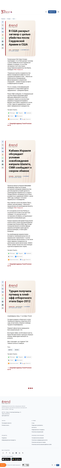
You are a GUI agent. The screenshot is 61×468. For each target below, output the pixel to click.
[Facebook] (6, 453)
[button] (2, 22)
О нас (33, 423)
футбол (10, 349)
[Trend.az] (6, 11)
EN (52, 465)
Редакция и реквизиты (37, 425)
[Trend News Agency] (6, 402)
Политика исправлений (37, 431)
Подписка (4, 437)
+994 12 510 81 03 (5, 413)
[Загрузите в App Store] (6, 459)
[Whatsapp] (3, 453)
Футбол (17, 349)
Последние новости (6, 423)
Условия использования (38, 437)
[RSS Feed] (22, 453)
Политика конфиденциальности (39, 440)
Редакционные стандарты (38, 429)
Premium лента (5, 425)
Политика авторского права (39, 442)
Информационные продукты (9, 440)
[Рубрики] (58, 11)
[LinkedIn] (19, 453)
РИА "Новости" (18, 69)
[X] (9, 453)
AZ (55, 465)
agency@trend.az (5, 415)
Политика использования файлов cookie (41, 444)
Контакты (34, 427)
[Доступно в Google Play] (17, 459)
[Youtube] (13, 453)
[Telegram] (16, 453)
